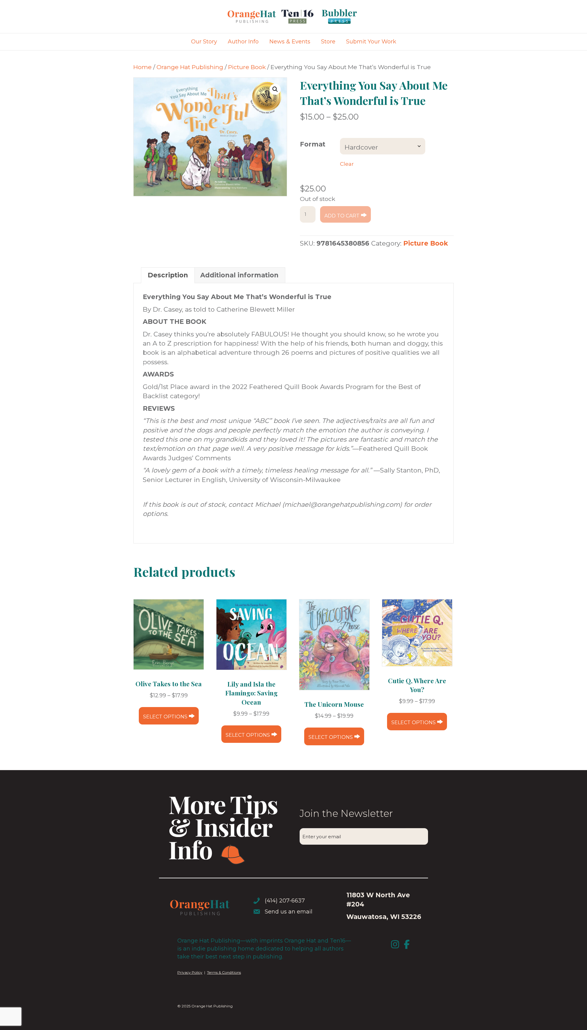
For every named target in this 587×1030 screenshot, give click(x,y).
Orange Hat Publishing (190, 67)
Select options (165, 717)
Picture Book (247, 67)
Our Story (204, 41)
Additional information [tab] (239, 275)
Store (328, 41)
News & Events (289, 41)
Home (142, 67)
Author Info (243, 41)
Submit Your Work (371, 41)
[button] (275, 89)
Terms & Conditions (224, 972)
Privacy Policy (189, 972)
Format (312, 144)
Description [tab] (168, 275)
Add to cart (342, 216)
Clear (347, 164)
